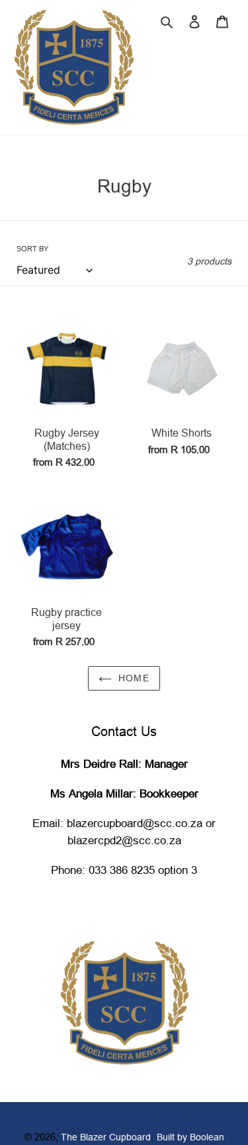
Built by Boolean (190, 1137)
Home (133, 678)
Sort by (32, 248)
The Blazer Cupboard (106, 1137)
